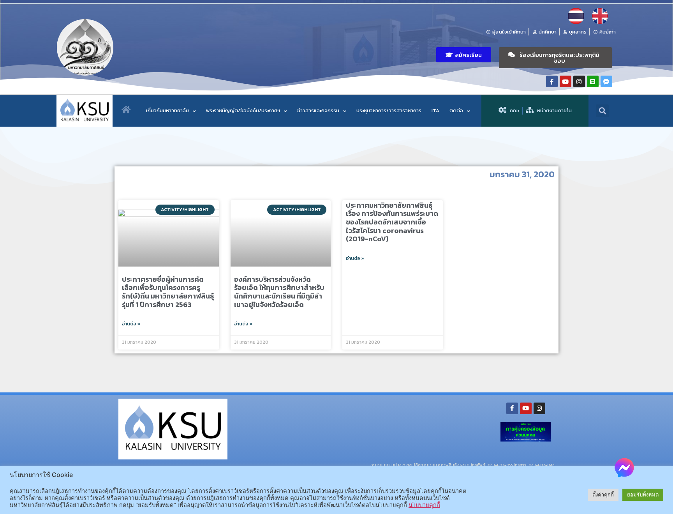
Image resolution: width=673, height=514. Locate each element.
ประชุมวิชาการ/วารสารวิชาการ (388, 110)
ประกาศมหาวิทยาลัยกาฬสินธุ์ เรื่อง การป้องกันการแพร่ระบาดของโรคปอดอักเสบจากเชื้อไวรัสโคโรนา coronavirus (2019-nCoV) (392, 222)
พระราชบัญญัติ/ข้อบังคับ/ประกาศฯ (243, 110)
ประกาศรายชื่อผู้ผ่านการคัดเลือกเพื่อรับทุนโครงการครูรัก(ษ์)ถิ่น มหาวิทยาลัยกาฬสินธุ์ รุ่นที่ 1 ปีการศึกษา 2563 (168, 292)
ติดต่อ (456, 110)
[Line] (593, 81)
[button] (463, 54)
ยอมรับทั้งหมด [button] (643, 494)
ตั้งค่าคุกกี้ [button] (603, 494)
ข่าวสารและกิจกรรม (318, 110)
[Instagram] (579, 81)
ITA (435, 110)
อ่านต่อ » (131, 323)
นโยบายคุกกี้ (424, 505)
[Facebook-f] (552, 81)
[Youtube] (565, 81)
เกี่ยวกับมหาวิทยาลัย (167, 110)
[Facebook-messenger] (606, 81)
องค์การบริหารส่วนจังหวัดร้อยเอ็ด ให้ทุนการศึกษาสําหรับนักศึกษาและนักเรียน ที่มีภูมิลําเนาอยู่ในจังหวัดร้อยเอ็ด (279, 292)
